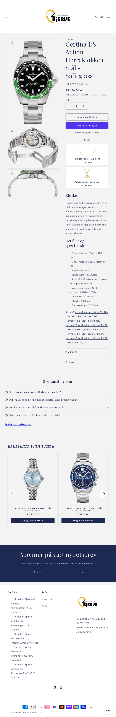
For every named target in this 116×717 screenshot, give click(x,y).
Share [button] (71, 362)
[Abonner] (81, 572)
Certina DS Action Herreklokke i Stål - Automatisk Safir (83, 509)
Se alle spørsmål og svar (18, 424)
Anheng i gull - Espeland (87, 182)
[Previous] (13, 494)
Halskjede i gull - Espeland (87, 159)
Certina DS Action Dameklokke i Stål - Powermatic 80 (32, 509)
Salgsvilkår (47, 599)
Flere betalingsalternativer (87, 133)
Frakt (84, 95)
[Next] (103, 494)
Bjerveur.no (19, 712)
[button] (6, 16)
